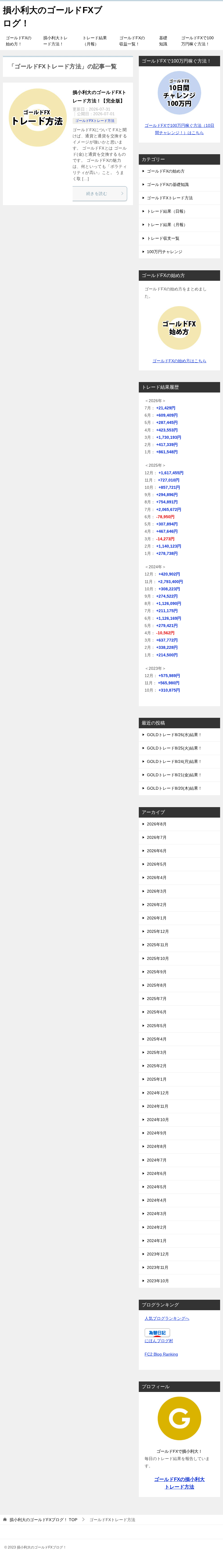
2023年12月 (158, 1254)
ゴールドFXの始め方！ (18, 40)
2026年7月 (157, 837)
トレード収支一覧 (163, 238)
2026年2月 (157, 904)
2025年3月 (157, 1052)
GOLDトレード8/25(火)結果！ (174, 748)
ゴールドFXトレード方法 (94, 121)
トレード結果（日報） (167, 211)
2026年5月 (157, 864)
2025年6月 (157, 1012)
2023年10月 (158, 1280)
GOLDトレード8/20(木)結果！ (174, 788)
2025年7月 (157, 998)
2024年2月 (157, 1227)
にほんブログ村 (159, 1340)
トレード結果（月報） (94, 40)
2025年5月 (157, 1025)
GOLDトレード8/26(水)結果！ (174, 734)
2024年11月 (157, 1106)
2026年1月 (157, 918)
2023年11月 (157, 1267)
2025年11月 (157, 944)
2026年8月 (157, 824)
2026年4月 (157, 877)
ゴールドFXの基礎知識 (168, 184)
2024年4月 (157, 1200)
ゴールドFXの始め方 (166, 171)
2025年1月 (157, 1079)
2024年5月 (157, 1186)
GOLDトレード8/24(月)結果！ (174, 761)
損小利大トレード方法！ (55, 40)
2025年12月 (158, 931)
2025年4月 (157, 1039)
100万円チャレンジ (164, 251)
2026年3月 (157, 891)
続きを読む (96, 193)
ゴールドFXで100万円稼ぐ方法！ (197, 40)
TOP (43, 1519)
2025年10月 (158, 958)
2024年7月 (157, 1160)
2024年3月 (157, 1213)
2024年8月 (157, 1146)
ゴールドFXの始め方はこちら (179, 360)
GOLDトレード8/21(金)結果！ (174, 774)
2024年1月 (157, 1240)
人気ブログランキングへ (167, 1318)
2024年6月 (157, 1173)
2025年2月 (157, 1065)
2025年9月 (157, 971)
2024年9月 (157, 1133)
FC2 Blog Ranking (161, 1354)
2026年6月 (157, 850)
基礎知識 (163, 40)
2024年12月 (158, 1093)
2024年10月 (158, 1119)
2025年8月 (157, 985)
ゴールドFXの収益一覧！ (132, 40)
